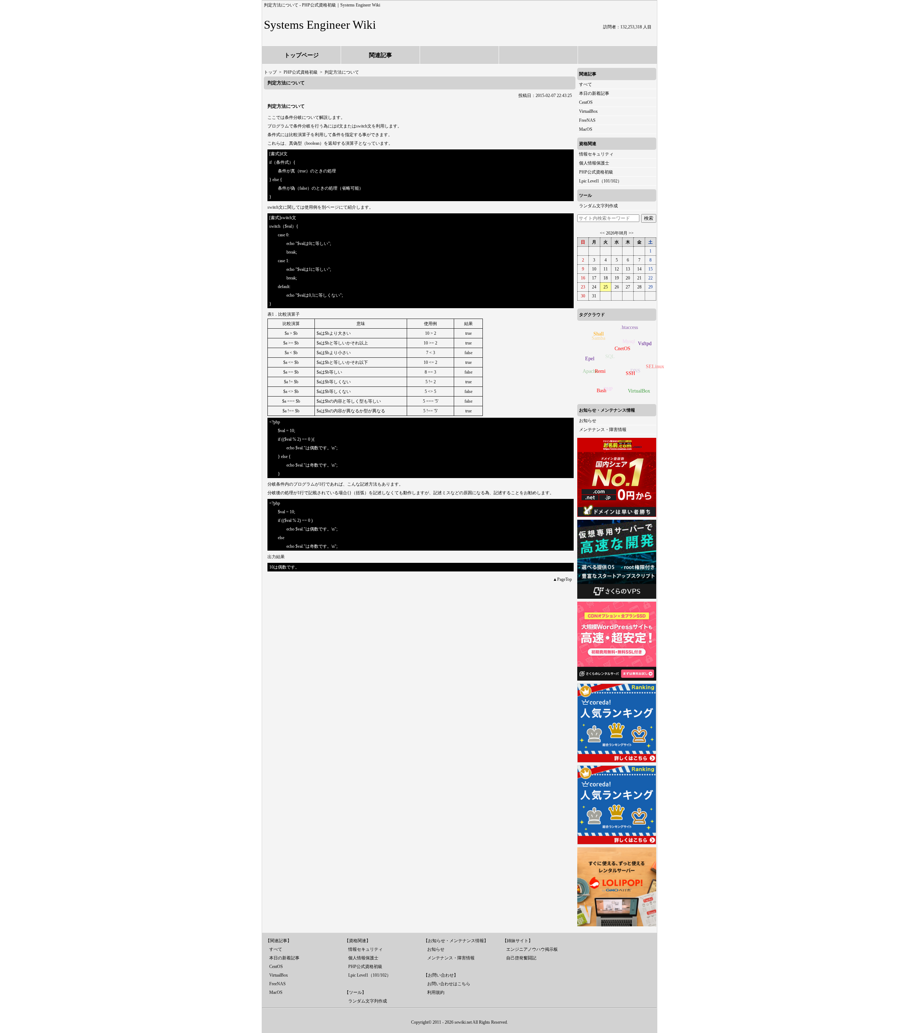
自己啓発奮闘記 (521, 957)
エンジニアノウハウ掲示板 (532, 949)
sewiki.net (463, 1022)
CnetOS (622, 348)
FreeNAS (587, 120)
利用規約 (435, 992)
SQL (610, 356)
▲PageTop (562, 579)
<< (602, 233)
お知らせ (587, 420)
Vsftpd (645, 343)
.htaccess (629, 327)
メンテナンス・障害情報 (602, 429)
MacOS (585, 129)
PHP (608, 389)
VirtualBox (588, 111)
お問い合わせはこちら (448, 983)
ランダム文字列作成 (598, 205)
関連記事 (380, 55)
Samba (598, 338)
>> (631, 233)
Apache (590, 371)
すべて (585, 84)
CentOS (586, 102)
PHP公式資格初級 (596, 172)
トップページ (301, 55)
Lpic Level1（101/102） (600, 181)
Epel (589, 358)
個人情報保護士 (594, 163)
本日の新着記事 (594, 93)
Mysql (628, 341)
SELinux (655, 366)
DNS (635, 371)
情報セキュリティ (596, 154)
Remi (600, 371)
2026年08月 (617, 233)
